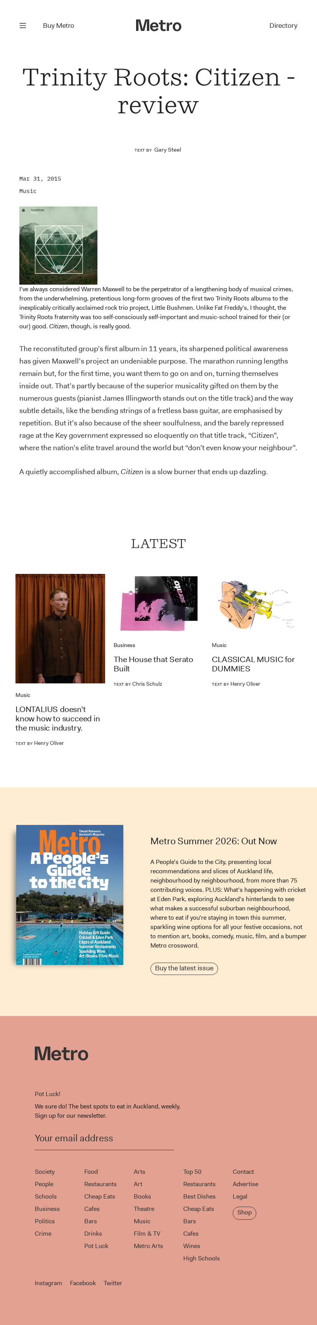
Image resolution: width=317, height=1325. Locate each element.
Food (91, 1172)
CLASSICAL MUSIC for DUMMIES (253, 664)
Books (142, 1196)
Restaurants (100, 1184)
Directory (283, 25)
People (44, 1184)
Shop (244, 1212)
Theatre (144, 1209)
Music (28, 191)
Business (124, 645)
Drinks (93, 1233)
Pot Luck (96, 1246)
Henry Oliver (39, 742)
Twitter (113, 1283)
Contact (243, 1172)
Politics (45, 1221)
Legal (240, 1196)
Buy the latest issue (184, 968)
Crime (43, 1233)
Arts (139, 1172)
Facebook (83, 1283)
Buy (58, 25)
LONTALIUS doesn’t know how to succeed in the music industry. (57, 718)
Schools (46, 1196)
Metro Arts (148, 1246)
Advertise (245, 1184)
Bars (90, 1221)
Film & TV (147, 1233)
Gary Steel (167, 150)
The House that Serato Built (153, 664)
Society (45, 1172)
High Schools (201, 1258)
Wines (191, 1246)
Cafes (92, 1209)
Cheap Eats (99, 1196)
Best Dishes (199, 1196)
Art (138, 1184)
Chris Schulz (138, 683)
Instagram (48, 1283)
